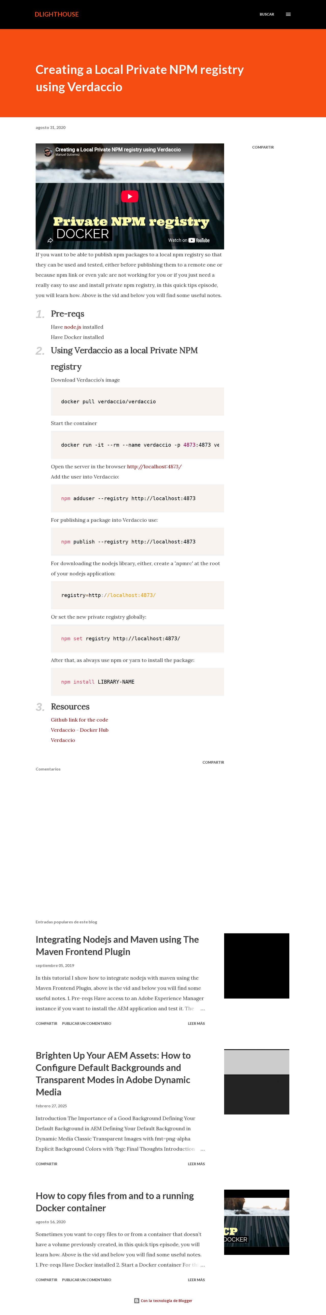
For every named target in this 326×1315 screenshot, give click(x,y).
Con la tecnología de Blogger (166, 1300)
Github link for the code (79, 719)
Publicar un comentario (86, 1023)
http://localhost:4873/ (154, 466)
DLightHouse (57, 14)
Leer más (196, 1023)
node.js (73, 327)
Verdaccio (63, 740)
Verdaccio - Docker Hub (79, 730)
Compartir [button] (263, 147)
